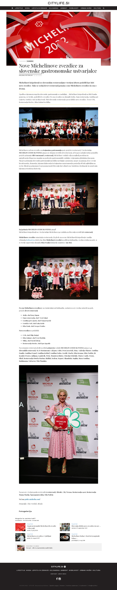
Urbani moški (86, 8)
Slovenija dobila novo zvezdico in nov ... (86, 526)
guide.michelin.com (32, 499)
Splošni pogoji (54, 585)
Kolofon (62, 585)
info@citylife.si (92, 585)
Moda (27, 8)
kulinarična (30, 240)
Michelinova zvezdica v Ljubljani (39, 536)
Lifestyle (19, 8)
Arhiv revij (62, 574)
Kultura (97, 8)
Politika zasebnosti (72, 585)
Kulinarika (53, 8)
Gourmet (30, 524)
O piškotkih (83, 585)
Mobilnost (73, 8)
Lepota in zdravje (39, 8)
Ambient (63, 8)
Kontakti (54, 574)
